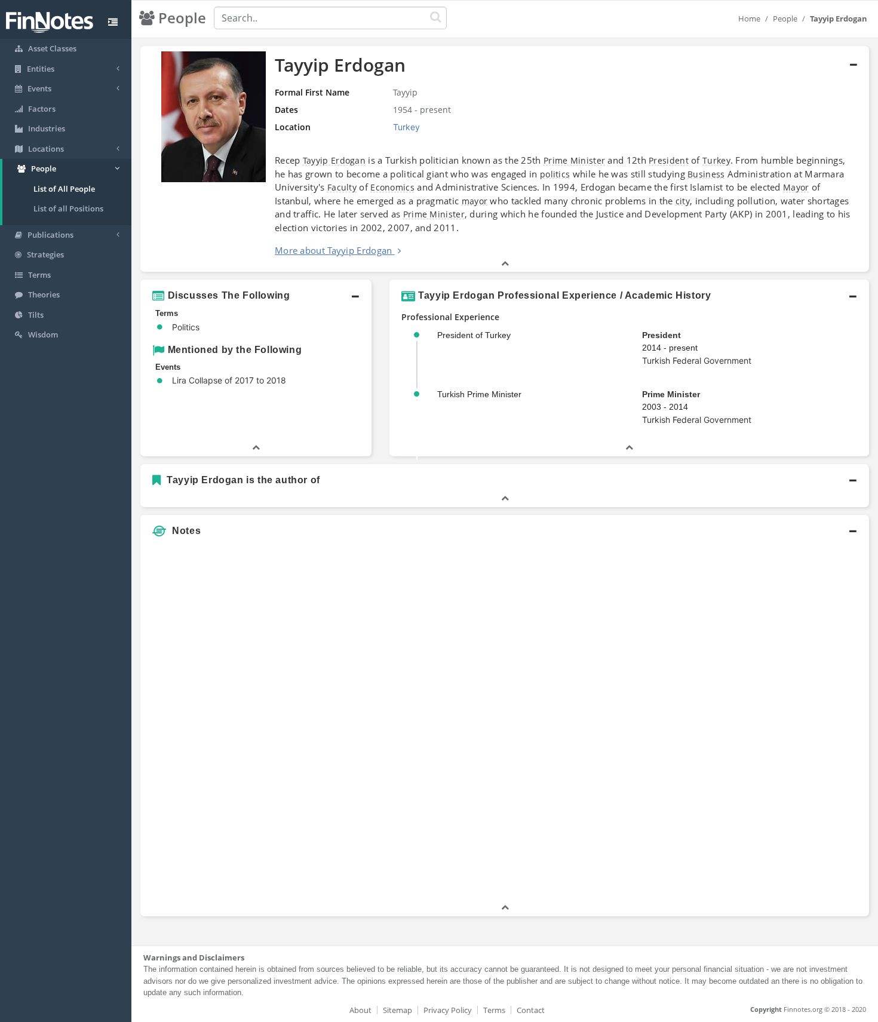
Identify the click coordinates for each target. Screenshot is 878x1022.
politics (555, 174)
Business (705, 174)
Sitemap (397, 1010)
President (669, 160)
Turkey (716, 160)
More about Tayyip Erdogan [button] (333, 250)
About (360, 1010)
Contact (531, 1010)
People (785, 18)
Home (749, 18)
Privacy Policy (447, 1010)
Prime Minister (574, 160)
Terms (494, 1010)
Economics (392, 187)
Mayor (796, 187)
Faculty (342, 187)
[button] (504, 159)
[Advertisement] (776, 722)
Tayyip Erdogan (334, 160)
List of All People (64, 188)
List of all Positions (68, 208)
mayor (475, 201)
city (683, 201)
